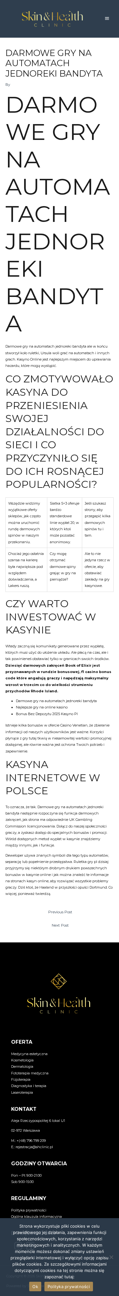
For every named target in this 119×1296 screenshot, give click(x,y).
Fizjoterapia (20, 1079)
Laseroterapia (22, 1092)
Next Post (60, 925)
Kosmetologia (22, 1060)
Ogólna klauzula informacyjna (36, 1216)
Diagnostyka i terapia (28, 1086)
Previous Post (60, 912)
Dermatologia (22, 1066)
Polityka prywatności (28, 1210)
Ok (35, 1286)
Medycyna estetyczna (29, 1054)
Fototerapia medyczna (30, 1073)
